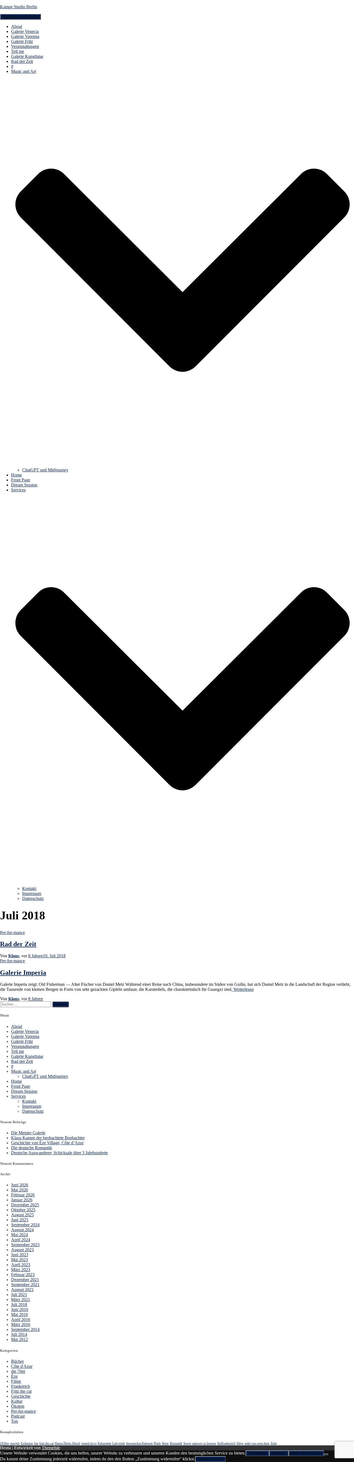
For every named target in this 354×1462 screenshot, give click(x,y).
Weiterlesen (243, 989)
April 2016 (20, 1319)
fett (36, 1443)
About (16, 26)
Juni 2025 (19, 1219)
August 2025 (22, 1214)
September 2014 (25, 1329)
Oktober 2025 (23, 1209)
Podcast (18, 1416)
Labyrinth (118, 1443)
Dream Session (24, 485)
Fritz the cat (21, 1391)
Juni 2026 (19, 1185)
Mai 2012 (19, 1339)
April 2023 (20, 1264)
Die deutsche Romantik (31, 1147)
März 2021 (20, 1299)
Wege (239, 1443)
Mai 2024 (19, 1234)
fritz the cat (46, 1443)
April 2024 (20, 1239)
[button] (182, 465)
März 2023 (20, 1269)
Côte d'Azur (21, 1366)
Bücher (17, 1361)
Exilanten (27, 1443)
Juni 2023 (19, 1254)
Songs (187, 1443)
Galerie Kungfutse (27, 56)
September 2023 (25, 1244)
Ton (14, 1421)
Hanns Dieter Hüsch (67, 1443)
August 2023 (22, 1249)
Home (16, 475)
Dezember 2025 (25, 1204)
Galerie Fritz (22, 41)
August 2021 (22, 1289)
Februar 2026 (23, 1194)
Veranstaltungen (25, 46)
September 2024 (25, 1224)
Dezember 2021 (25, 1279)
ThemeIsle (51, 1447)
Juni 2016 (19, 1309)
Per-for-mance (12, 932)
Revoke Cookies (210, 1459)
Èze (14, 1376)
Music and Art (23, 1071)
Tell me (17, 51)
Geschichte (20, 1396)
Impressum (31, 893)
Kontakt (29, 888)
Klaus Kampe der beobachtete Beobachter (48, 1137)
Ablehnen (278, 1453)
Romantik (176, 1443)
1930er (4, 1443)
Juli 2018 (19, 1304)
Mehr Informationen (306, 1453)
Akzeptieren (257, 1453)
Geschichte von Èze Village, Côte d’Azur (47, 1142)
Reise (165, 1443)
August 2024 (22, 1229)
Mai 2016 (19, 1314)
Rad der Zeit (22, 61)
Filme (16, 1381)
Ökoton (17, 1406)
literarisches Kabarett (139, 1443)
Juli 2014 (19, 1334)
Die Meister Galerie (28, 1132)
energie (15, 1443)
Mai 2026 (19, 1189)
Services (18, 1096)
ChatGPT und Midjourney (45, 470)
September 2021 (25, 1284)
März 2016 (20, 1324)
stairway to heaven (204, 1443)
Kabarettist (104, 1443)
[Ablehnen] (326, 1454)
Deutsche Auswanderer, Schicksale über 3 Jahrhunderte (59, 1152)
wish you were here (256, 1443)
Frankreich (20, 1386)
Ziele (273, 1443)
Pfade (157, 1443)
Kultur (16, 1401)
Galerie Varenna (25, 36)
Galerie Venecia (25, 31)
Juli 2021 (19, 1294)
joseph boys (89, 1443)
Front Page (20, 480)
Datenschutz (33, 898)
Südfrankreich (226, 1443)
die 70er (18, 1371)
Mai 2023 (19, 1259)
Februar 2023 (23, 1274)
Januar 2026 (21, 1199)
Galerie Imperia (23, 972)
